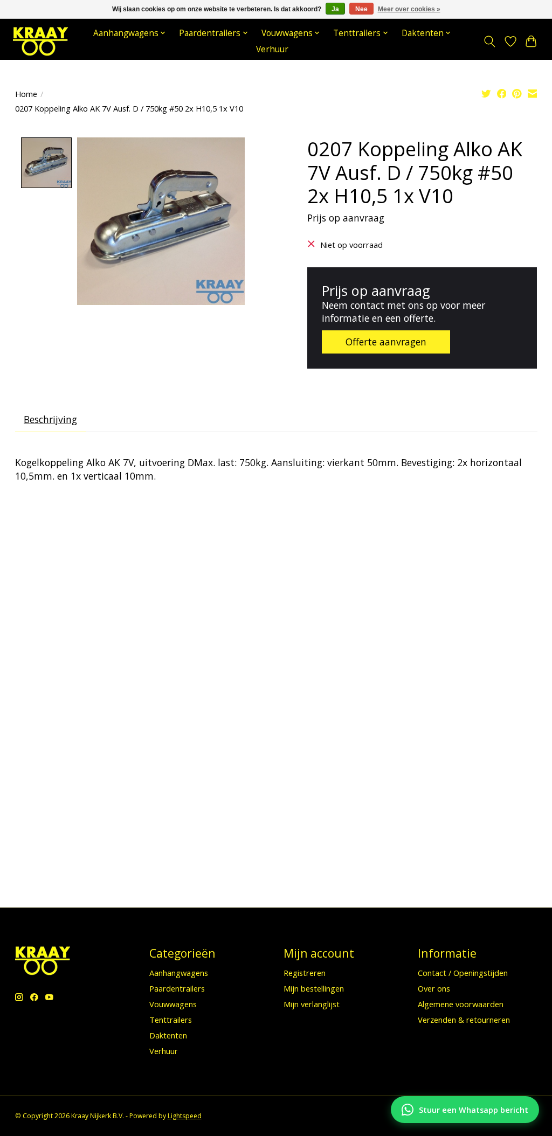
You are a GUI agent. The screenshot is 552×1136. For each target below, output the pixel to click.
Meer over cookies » (409, 9)
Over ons (434, 988)
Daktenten (168, 1035)
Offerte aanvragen (386, 341)
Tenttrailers (170, 1019)
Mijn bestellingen (314, 988)
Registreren (305, 972)
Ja (335, 9)
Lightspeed (185, 1115)
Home (26, 93)
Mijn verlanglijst (312, 1004)
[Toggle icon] (489, 41)
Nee (361, 9)
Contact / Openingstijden (463, 972)
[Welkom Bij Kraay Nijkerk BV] (40, 41)
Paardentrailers (177, 988)
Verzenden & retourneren (464, 1019)
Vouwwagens (173, 1004)
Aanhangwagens (178, 972)
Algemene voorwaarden (460, 1004)
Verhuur (272, 49)
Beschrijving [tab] (50, 419)
